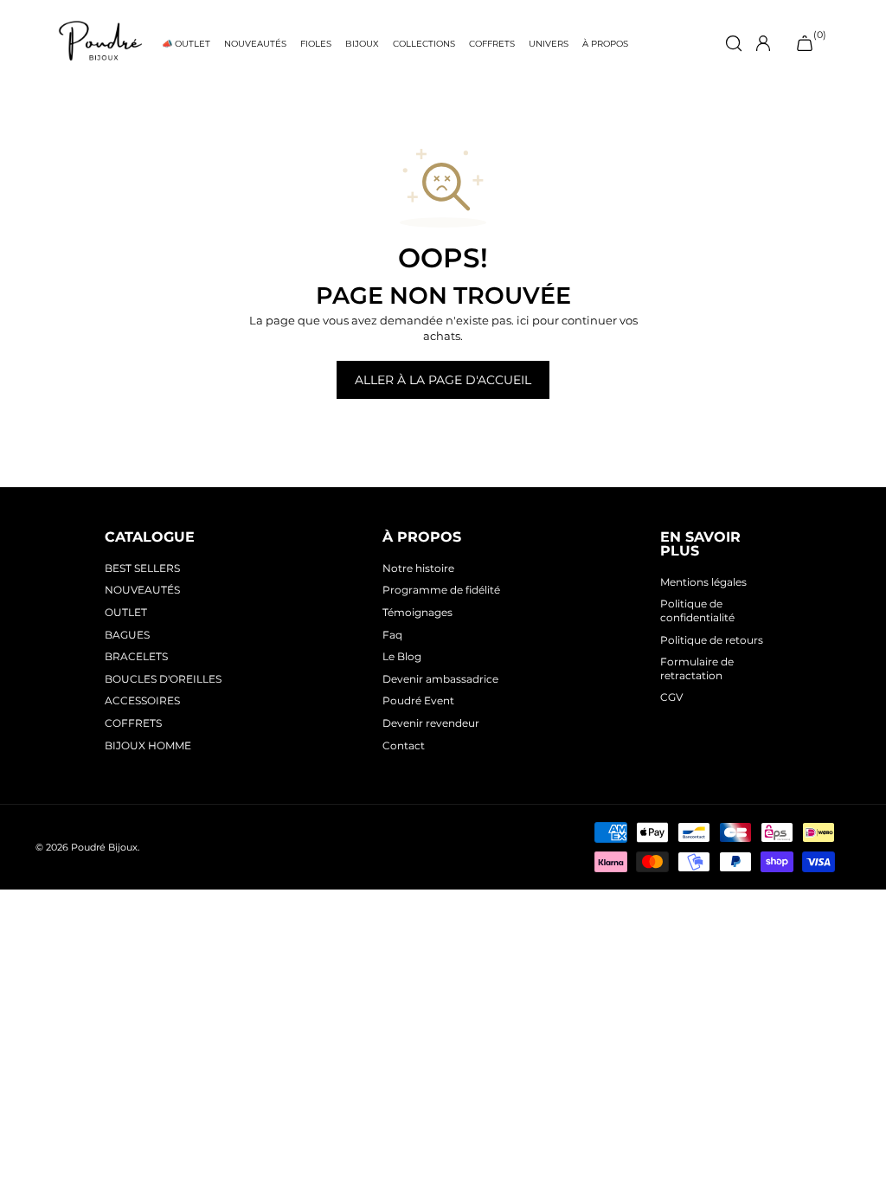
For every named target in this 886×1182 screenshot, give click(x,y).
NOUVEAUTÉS (255, 43)
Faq (392, 634)
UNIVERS (548, 43)
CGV (671, 697)
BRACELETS (136, 656)
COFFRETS (492, 43)
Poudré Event (418, 700)
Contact (403, 745)
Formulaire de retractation (697, 668)
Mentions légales (703, 581)
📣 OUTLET (186, 43)
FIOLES (315, 43)
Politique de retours (711, 639)
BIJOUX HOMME (148, 745)
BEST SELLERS (142, 568)
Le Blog (401, 656)
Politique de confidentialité (697, 610)
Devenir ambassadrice (440, 678)
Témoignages (417, 612)
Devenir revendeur (430, 722)
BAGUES (127, 634)
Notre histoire (418, 568)
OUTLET (126, 612)
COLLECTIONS (424, 43)
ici (523, 320)
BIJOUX (362, 43)
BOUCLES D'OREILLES (163, 678)
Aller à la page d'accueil (443, 380)
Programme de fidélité (441, 589)
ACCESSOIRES (142, 700)
